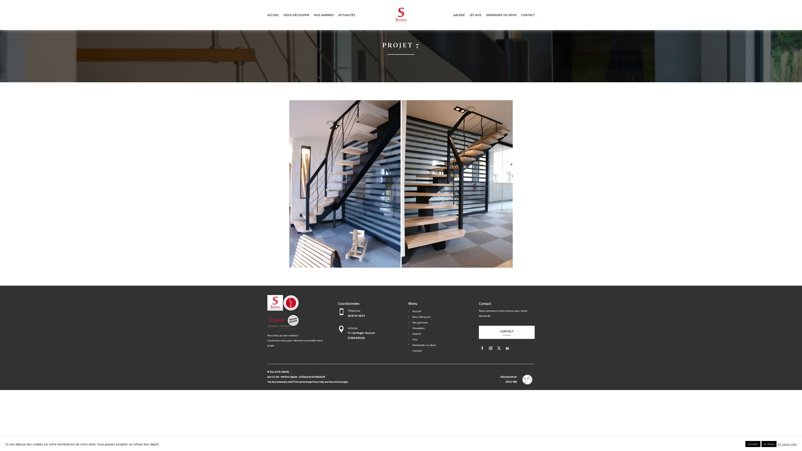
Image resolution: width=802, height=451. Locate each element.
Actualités (346, 15)
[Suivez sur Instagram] (490, 348)
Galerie (459, 15)
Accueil (273, 15)
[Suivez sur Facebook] (482, 348)
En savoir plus (787, 444)
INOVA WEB (511, 381)
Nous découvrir (296, 15)
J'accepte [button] (753, 444)
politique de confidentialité (312, 376)
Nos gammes (324, 15)
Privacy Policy (318, 382)
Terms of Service (335, 382)
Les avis (475, 15)
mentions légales (289, 376)
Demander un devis (501, 15)
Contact (528, 15)
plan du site (273, 376)
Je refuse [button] (769, 444)
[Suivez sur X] (499, 348)
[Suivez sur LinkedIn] (507, 348)
